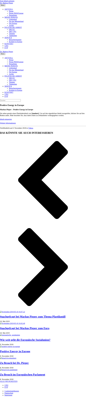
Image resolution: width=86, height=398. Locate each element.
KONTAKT (8, 44)
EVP (6, 48)
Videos (30, 128)
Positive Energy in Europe (15, 351)
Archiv (11, 25)
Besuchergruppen (15, 40)
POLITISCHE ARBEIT (13, 27)
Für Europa (13, 23)
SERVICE (8, 38)
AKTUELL (8, 9)
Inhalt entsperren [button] (6, 119)
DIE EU (12, 29)
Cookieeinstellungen (11, 391)
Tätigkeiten (13, 36)
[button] (43, 180)
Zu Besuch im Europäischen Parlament (22, 374)
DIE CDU (12, 31)
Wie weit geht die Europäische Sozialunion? (25, 339)
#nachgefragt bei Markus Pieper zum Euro (24, 328)
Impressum (8, 395)
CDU (6, 46)
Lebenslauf (13, 19)
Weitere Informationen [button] (8, 123)
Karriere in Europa (15, 42)
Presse (11, 11)
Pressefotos (13, 15)
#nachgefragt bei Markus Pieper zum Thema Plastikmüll (33, 316)
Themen (12, 34)
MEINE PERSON (11, 17)
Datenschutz (8, 393)
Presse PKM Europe (16, 13)
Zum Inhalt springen (7, 1)
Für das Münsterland (16, 21)
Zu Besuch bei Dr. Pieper (14, 362)
